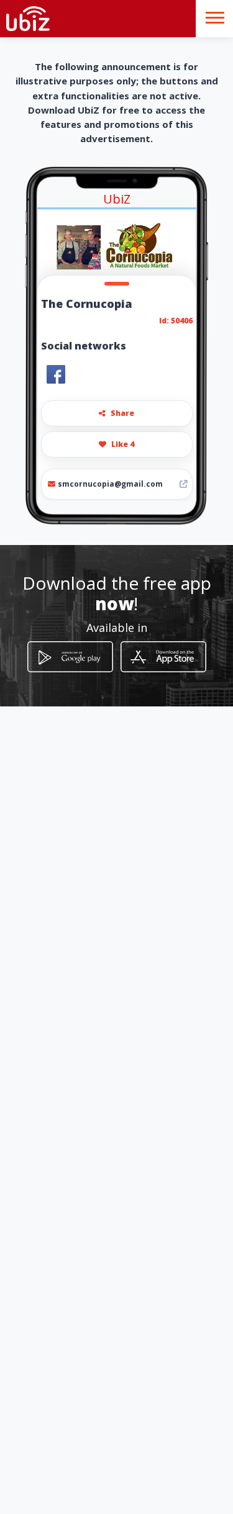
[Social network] (56, 374)
